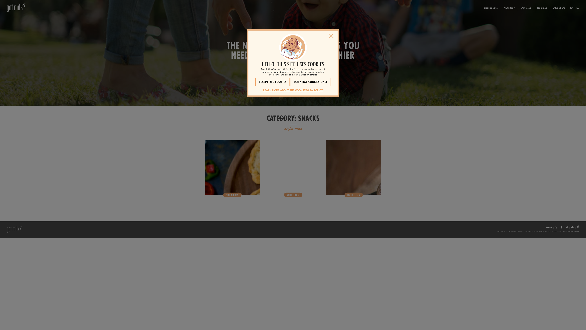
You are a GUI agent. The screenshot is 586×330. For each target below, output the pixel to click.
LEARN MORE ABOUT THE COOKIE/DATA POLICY (293, 90)
